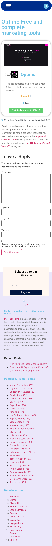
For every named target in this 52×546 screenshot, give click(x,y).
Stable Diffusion (18, 510)
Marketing (9, 120)
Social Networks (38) (21, 442)
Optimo (28, 74)
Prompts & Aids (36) (20, 472)
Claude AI (14, 503)
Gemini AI (14, 496)
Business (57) (17, 401)
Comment (7, 172)
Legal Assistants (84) (21, 388)
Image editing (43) (19, 425)
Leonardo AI (15, 520)
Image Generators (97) (21, 385)
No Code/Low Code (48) (23, 415)
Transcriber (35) (18, 482)
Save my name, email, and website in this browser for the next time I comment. (23, 245)
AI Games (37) (17, 455)
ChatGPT (14, 500)
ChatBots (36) (17, 462)
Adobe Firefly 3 (17, 516)
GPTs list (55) (17, 408)
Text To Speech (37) (20, 458)
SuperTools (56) (18, 405)
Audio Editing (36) (19, 468)
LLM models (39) (19, 435)
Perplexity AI (16, 530)
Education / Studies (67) (22, 391)
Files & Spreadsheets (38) (23, 438)
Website (5, 230)
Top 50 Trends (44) (20, 418)
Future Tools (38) (19, 445)
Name (5, 208)
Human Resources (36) (22, 475)
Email (5, 219)
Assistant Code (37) (20, 448)
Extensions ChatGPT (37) (23, 452)
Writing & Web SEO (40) (22, 428)
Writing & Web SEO (41, 120)
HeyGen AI (15, 536)
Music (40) (15, 432)
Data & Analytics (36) (21, 478)
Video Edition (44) (19, 421)
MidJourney (15, 526)
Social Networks (23, 120)
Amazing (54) (17, 411)
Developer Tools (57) (21, 398)
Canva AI (14, 513)
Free (27, 103)
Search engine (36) (20, 465)
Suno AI (13, 533)
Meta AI (14, 540)
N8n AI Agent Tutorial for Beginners (28, 363)
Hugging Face (16, 523)
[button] (8, 5)
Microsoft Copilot (18, 506)
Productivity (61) (18, 395)
